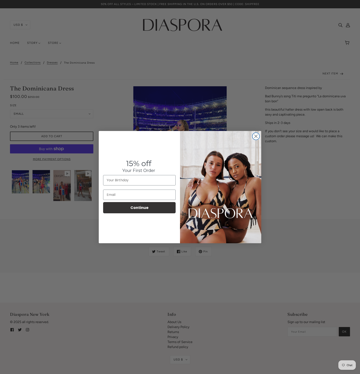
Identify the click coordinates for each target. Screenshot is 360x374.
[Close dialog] (256, 136)
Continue (139, 207)
